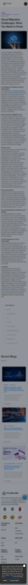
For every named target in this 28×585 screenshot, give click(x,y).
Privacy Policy (8, 576)
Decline (5, 580)
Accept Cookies (14, 580)
